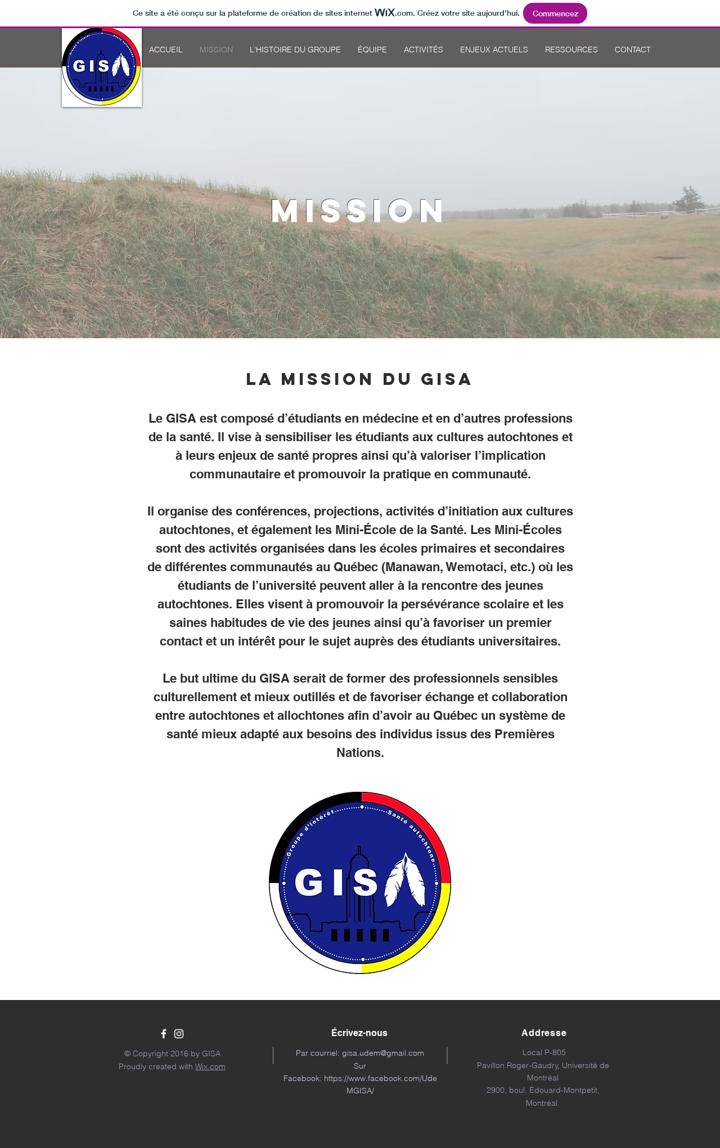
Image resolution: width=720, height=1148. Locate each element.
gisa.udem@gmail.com (383, 1053)
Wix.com (210, 1066)
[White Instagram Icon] (179, 1034)
